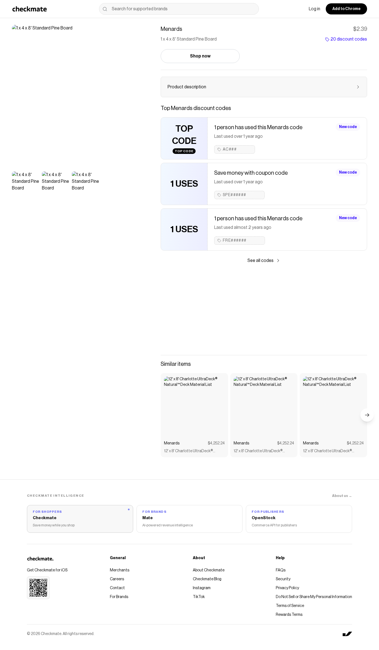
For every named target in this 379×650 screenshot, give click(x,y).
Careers (117, 579)
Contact (117, 588)
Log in (314, 9)
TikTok (199, 597)
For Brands (119, 597)
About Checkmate (208, 570)
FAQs (280, 570)
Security (283, 579)
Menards (172, 443)
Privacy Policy (287, 588)
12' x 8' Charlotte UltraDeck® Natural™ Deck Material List (188, 451)
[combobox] (179, 9)
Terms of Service (290, 606)
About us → (342, 496)
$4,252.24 (216, 443)
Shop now (200, 56)
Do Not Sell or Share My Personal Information (314, 597)
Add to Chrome (346, 9)
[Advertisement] (264, 309)
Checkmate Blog (207, 579)
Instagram (202, 588)
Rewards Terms (289, 615)
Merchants (119, 570)
